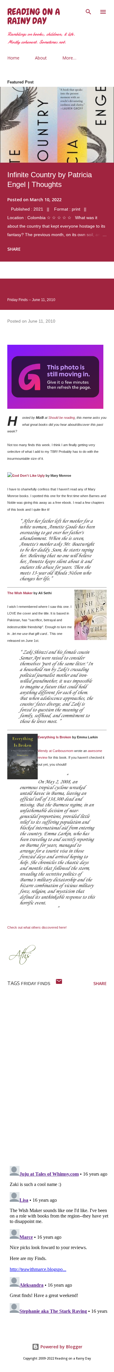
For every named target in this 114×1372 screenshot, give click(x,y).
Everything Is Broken (54, 737)
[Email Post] (59, 983)
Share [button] (14, 249)
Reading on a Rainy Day (33, 16)
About (41, 58)
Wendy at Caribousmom (55, 751)
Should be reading (61, 417)
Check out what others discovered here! (37, 927)
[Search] (88, 11)
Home (13, 58)
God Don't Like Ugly (28, 475)
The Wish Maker (20, 593)
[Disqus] (60, 1082)
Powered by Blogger (60, 1347)
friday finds (35, 983)
